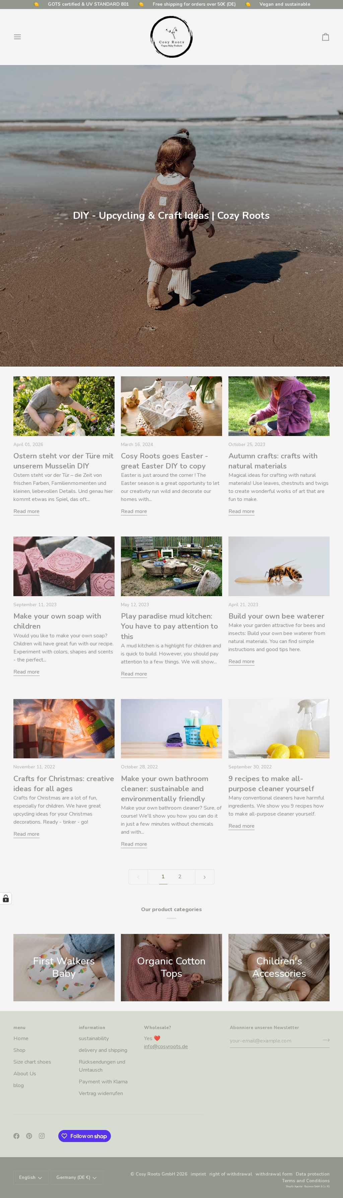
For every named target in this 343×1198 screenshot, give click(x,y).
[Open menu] (23, 37)
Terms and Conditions (306, 1181)
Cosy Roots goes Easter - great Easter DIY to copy (164, 461)
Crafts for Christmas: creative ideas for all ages (63, 784)
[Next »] (204, 876)
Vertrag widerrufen (101, 1093)
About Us (24, 1073)
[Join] (324, 1039)
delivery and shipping (103, 1050)
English (27, 1177)
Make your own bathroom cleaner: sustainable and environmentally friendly (164, 789)
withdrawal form (274, 1174)
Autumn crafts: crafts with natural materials (273, 461)
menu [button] (19, 1027)
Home (20, 1038)
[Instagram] (42, 1136)
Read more (26, 511)
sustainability (94, 1038)
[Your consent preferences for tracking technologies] (5, 898)
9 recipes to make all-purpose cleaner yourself (271, 784)
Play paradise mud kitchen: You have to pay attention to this (169, 626)
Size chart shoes (32, 1062)
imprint (198, 1174)
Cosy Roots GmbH (155, 1174)
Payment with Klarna (103, 1081)
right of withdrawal (230, 1174)
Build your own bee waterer (276, 616)
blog (18, 1085)
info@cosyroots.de (166, 1046)
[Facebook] (16, 1136)
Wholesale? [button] (157, 1027)
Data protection (313, 1174)
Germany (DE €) (73, 1177)
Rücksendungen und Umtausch (102, 1066)
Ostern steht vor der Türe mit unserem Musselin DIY (63, 461)
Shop (19, 1050)
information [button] (92, 1027)
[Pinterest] (29, 1136)
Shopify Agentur (294, 1186)
